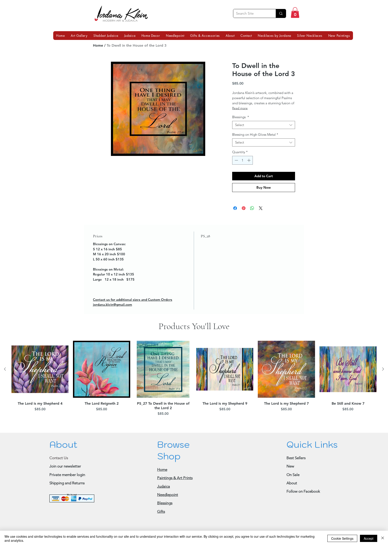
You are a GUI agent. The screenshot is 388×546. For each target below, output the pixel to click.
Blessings (240, 129)
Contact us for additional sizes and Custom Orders (132, 311)
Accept (368, 538)
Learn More (253, 95)
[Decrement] (236, 172)
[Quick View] (39, 380)
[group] (194, 390)
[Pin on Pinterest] (243, 220)
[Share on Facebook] (235, 220)
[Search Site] (281, 13)
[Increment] (249, 172)
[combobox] (263, 137)
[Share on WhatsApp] (252, 220)
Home (98, 45)
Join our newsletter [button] (65, 478)
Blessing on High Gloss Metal (255, 146)
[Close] (382, 538)
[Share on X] (260, 220)
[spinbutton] (242, 172)
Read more (240, 120)
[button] (295, 12)
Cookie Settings (342, 538)
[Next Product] (383, 380)
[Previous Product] (5, 380)
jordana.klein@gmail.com (112, 316)
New (290, 478)
